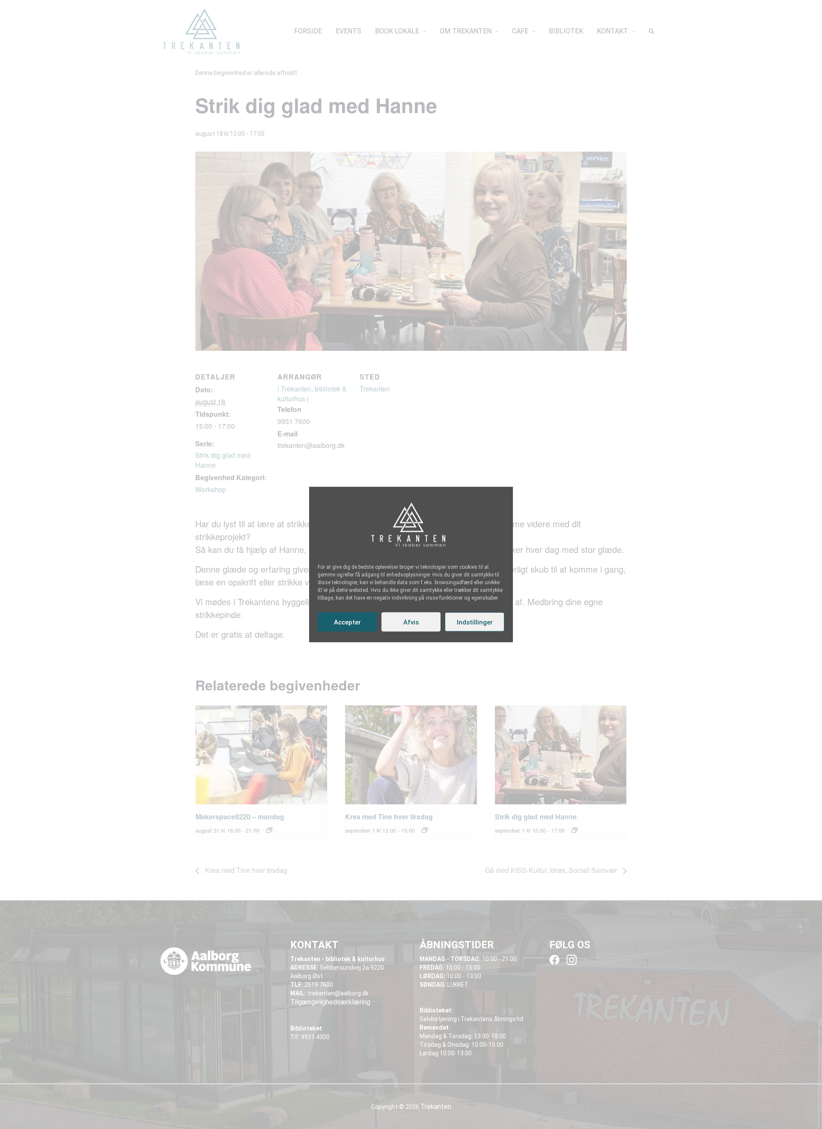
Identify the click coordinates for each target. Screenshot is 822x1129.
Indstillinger (475, 622)
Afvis (411, 622)
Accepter (347, 622)
